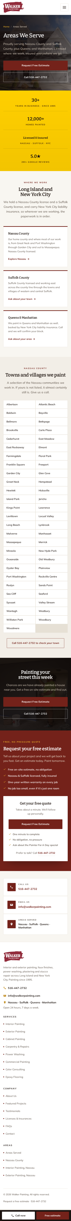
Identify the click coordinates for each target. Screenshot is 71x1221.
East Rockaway (15, 447)
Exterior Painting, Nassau (20, 1175)
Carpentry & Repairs (17, 1046)
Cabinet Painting (15, 1039)
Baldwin (11, 412)
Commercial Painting (18, 1061)
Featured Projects (16, 1103)
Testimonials (13, 1111)
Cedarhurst (12, 438)
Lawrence (44, 507)
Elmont (43, 447)
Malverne (11, 533)
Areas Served (13, 1152)
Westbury (44, 611)
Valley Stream (47, 602)
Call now (20, 1215)
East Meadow (46, 438)
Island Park (12, 499)
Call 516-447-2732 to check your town (35, 643)
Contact (10, 1133)
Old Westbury (47, 559)
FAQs (9, 1126)
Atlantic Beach (47, 404)
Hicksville (44, 490)
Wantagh (11, 611)
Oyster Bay (12, 568)
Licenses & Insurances (19, 1118)
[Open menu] (64, 7)
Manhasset (45, 533)
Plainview (44, 568)
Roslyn (10, 585)
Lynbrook (44, 524)
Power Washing (15, 1054)
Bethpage (44, 421)
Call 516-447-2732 (35, 77)
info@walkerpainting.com (34, 906)
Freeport (43, 464)
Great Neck (12, 481)
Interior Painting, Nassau (20, 1167)
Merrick (43, 542)
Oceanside (12, 559)
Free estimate (52, 1215)
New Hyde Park (48, 550)
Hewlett (10, 490)
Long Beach (13, 524)
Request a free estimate (16, 1201)
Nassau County (14, 1160)
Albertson (12, 404)
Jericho (43, 499)
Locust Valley (46, 516)
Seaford (43, 593)
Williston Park (14, 619)
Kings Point (13, 507)
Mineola (11, 550)
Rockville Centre (48, 576)
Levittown (12, 516)
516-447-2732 (46, 852)
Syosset (10, 602)
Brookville (12, 430)
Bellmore (11, 421)
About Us (11, 1096)
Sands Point (46, 585)
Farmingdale (13, 456)
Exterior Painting (15, 1031)
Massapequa (13, 542)
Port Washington (16, 576)
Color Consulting (15, 1069)
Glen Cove (44, 473)
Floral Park (45, 456)
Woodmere (12, 628)
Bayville (43, 412)
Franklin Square (15, 464)
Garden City (13, 473)
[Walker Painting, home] (13, 7)
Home (6, 26)
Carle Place (45, 430)
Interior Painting (15, 1024)
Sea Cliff (11, 593)
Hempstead (45, 481)
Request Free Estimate (35, 65)
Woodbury (45, 619)
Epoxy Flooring (14, 1076)
